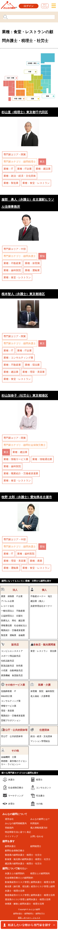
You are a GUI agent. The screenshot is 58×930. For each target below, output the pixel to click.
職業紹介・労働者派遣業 (13, 630)
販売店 (15, 644)
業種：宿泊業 (32, 364)
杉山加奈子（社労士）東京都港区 (25, 395)
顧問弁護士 (10, 846)
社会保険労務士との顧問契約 (19, 878)
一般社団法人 (7, 611)
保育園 (33, 691)
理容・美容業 (7, 710)
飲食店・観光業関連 (44, 644)
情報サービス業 (8, 706)
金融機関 (5, 757)
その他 (15, 750)
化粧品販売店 (7, 660)
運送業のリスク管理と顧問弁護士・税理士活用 (27, 899)
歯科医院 (50, 691)
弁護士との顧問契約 (14, 873)
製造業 (4, 635)
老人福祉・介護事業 (40, 696)
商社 (14, 620)
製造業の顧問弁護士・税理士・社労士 (23, 855)
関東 (48, 96)
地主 (50, 596)
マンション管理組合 (40, 741)
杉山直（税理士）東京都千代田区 (25, 112)
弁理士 (11, 803)
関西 (33, 98)
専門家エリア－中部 (15, 249)
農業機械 (5, 675)
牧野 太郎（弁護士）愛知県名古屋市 (27, 497)
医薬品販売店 (7, 665)
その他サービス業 (15, 684)
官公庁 (4, 736)
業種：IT (8, 168)
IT (15, 691)
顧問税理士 (35, 846)
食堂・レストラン (39, 651)
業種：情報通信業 (42, 459)
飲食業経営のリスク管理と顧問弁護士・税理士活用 (30, 882)
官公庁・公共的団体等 (15, 730)
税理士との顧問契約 (40, 873)
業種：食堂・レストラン (36, 183)
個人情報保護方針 (39, 827)
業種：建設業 (43, 168)
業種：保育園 (32, 263)
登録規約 (9, 827)
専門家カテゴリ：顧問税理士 (20, 161)
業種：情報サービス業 (16, 459)
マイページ (45, 6)
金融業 (21, 635)
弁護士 (11, 779)
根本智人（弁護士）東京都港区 (23, 294)
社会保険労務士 (15, 787)
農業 (3, 596)
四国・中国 (18, 98)
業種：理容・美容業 (33, 372)
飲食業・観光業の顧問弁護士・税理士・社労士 (27, 859)
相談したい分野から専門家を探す (29, 925)
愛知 (42, 256)
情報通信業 (6, 625)
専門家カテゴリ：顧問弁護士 (20, 256)
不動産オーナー (38, 596)
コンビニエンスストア (12, 651)
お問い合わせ (36, 836)
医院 (41, 691)
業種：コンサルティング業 (18, 357)
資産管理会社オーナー (41, 606)
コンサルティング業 (11, 701)
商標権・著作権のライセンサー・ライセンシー (14, 763)
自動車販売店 (16, 670)
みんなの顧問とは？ (40, 819)
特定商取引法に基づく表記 (18, 832)
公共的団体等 (16, 736)
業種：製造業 (11, 183)
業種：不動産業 (12, 263)
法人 (15, 590)
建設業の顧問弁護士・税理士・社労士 (23, 863)
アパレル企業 (7, 601)
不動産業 (20, 611)
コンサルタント (43, 787)
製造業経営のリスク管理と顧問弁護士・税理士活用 (30, 895)
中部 (30, 71)
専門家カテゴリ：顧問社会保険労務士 (25, 445)
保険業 (11, 596)
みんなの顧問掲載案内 (16, 823)
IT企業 (19, 596)
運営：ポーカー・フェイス (29, 918)
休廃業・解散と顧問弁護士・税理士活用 (24, 903)
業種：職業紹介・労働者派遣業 (21, 473)
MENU (54, 6)
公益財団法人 (7, 615)
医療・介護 (44, 684)
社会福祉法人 (20, 625)
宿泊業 (53, 651)
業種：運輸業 (32, 270)
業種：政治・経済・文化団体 (20, 176)
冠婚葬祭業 (6, 691)
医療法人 (5, 620)
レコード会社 (7, 606)
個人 (44, 590)
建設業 (21, 620)
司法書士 (40, 795)
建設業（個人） (38, 601)
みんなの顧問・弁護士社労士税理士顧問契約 (9, 6)
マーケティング (15, 795)
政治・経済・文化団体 (41, 736)
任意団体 (44, 730)
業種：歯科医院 (12, 270)
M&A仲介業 (6, 696)
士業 (14, 757)
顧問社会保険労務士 (14, 850)
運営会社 (9, 819)
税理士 (39, 779)
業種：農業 (36, 560)
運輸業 (13, 635)
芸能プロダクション (11, 720)
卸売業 (19, 665)
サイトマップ (11, 836)
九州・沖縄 (11, 78)
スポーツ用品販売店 (11, 656)
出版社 (19, 615)
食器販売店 (17, 675)
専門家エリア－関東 (15, 154)
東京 (42, 161)
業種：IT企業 (24, 168)
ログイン (29, 6)
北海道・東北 (32, 63)
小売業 (4, 670)
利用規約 (34, 823)
